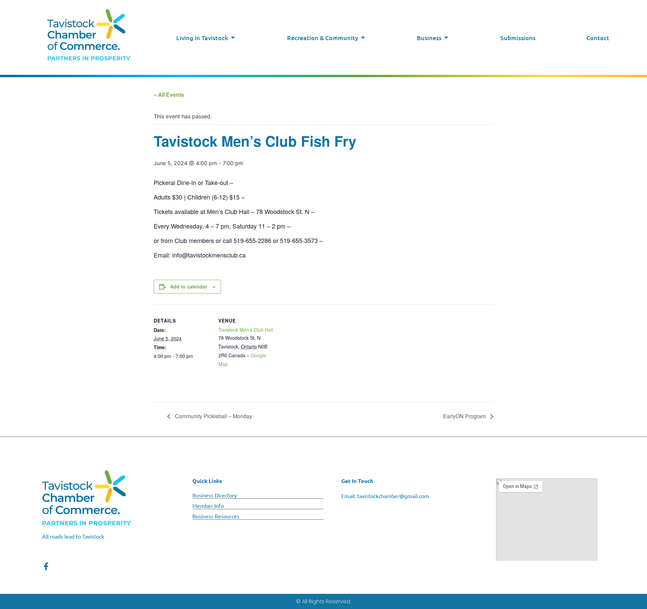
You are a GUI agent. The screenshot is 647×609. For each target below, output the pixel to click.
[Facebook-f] (46, 566)
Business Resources (215, 516)
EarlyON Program (465, 416)
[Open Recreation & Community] (363, 37)
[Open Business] (446, 37)
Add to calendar (188, 286)
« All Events (169, 94)
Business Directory (214, 495)
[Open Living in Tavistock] (233, 37)
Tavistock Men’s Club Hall (245, 329)
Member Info (208, 505)
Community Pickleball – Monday (213, 416)
